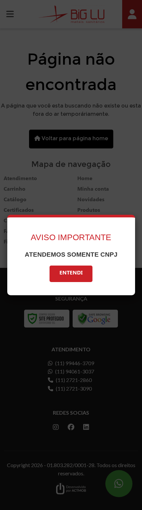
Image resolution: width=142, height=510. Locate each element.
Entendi (71, 273)
